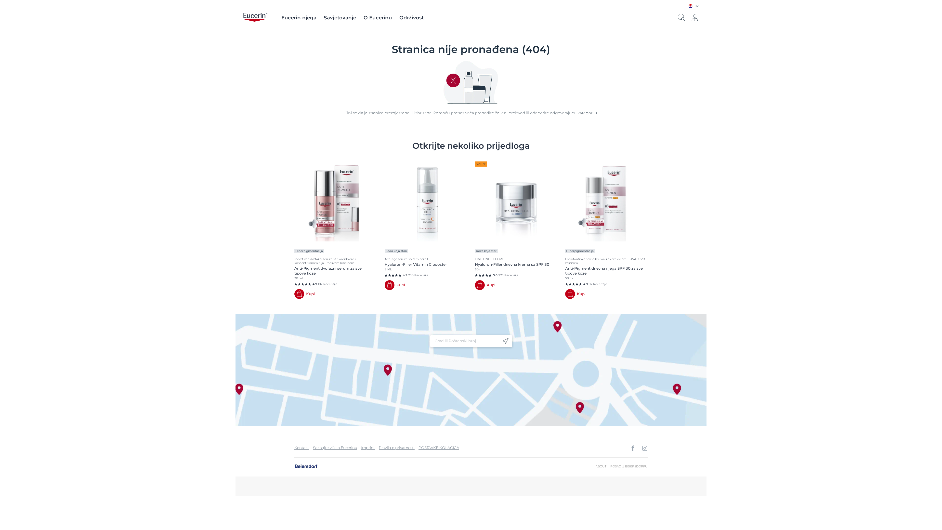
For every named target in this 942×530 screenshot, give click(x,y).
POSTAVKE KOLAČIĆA (439, 447)
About (601, 466)
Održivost (411, 18)
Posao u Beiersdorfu (629, 466)
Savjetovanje (340, 18)
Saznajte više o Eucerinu (335, 447)
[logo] (255, 18)
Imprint (368, 447)
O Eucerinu (378, 18)
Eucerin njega (298, 18)
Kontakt (301, 447)
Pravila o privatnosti (397, 447)
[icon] (505, 341)
